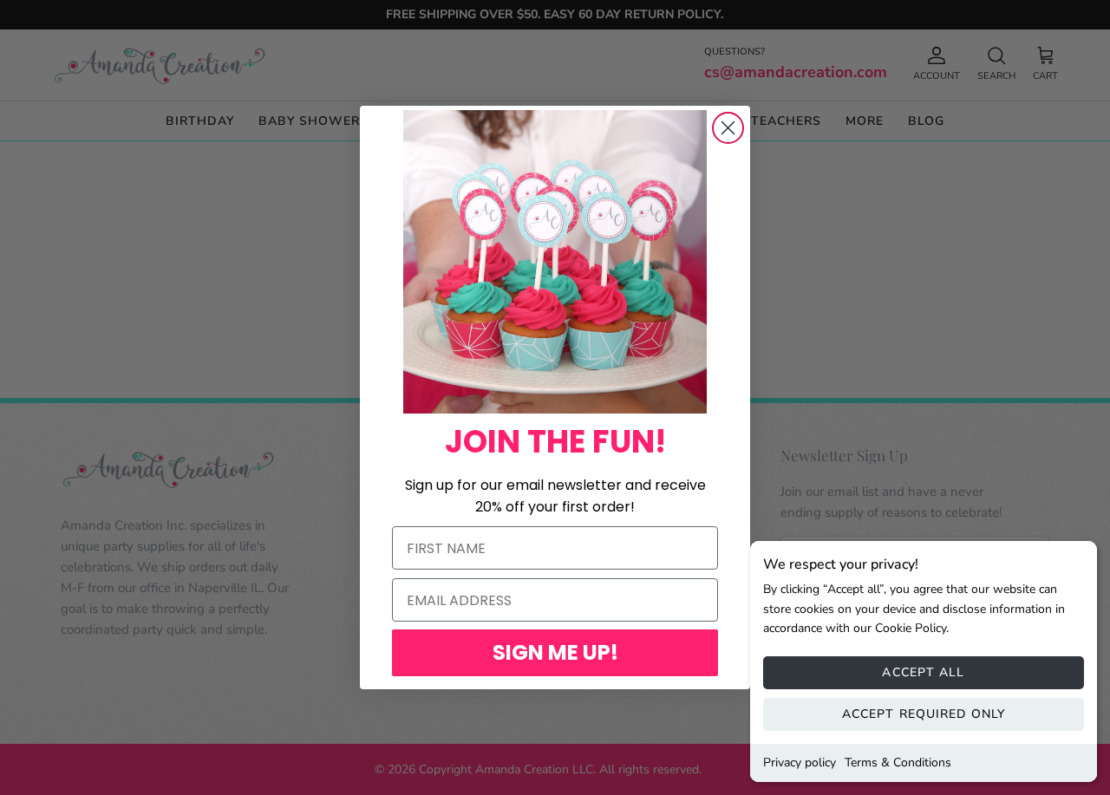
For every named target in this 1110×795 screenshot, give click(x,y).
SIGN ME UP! (555, 652)
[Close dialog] (728, 128)
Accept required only (923, 714)
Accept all (923, 672)
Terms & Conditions (898, 762)
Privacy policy (799, 762)
